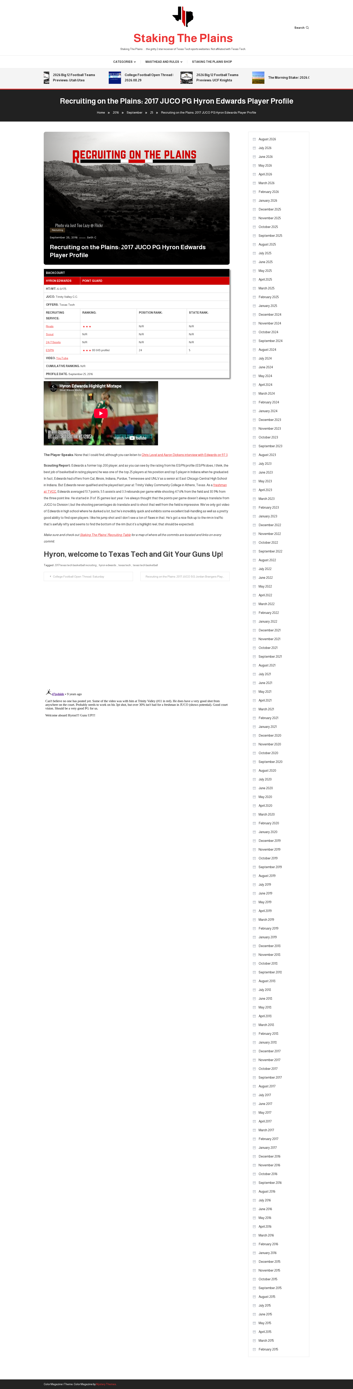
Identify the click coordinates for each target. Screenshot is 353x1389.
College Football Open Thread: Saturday (78, 576)
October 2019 (268, 858)
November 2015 (269, 1270)
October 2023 (268, 437)
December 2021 (269, 630)
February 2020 (269, 823)
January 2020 (268, 832)
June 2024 (266, 367)
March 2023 (267, 498)
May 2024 (265, 376)
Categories (123, 61)
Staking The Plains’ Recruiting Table (105, 535)
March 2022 (267, 604)
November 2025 (270, 218)
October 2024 (268, 332)
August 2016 (267, 1191)
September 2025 (270, 235)
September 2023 (270, 446)
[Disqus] (137, 632)
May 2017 (265, 1112)
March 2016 (266, 1235)
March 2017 (266, 1130)
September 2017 (270, 1077)
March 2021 (266, 709)
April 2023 (265, 490)
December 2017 (270, 1051)
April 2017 (265, 1121)
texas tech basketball (145, 565)
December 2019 (270, 840)
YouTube (62, 358)
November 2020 (270, 744)
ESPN (50, 350)
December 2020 (270, 735)
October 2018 (268, 963)
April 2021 (265, 700)
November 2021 (269, 639)
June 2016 (265, 1209)
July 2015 (265, 1305)
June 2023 (266, 472)
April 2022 (265, 595)
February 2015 (268, 1349)
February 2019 (268, 928)
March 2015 (266, 1340)
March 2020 (267, 814)
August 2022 (267, 560)
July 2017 (265, 1095)
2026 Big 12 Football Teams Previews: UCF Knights (200, 77)
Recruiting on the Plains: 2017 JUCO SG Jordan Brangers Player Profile (188, 576)
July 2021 (265, 674)
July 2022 (265, 569)
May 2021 (265, 691)
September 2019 (270, 867)
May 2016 (265, 1218)
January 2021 (268, 726)
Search (299, 27)
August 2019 (267, 876)
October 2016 (268, 1174)
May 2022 (265, 586)
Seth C (91, 237)
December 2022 (270, 525)
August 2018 (267, 981)
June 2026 (266, 156)
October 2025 (268, 227)
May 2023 (265, 481)
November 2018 (269, 954)
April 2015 (265, 1332)
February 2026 (269, 192)
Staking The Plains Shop (212, 61)
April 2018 (265, 1016)
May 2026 (265, 165)
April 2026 (265, 174)
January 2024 (268, 411)
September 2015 (270, 1288)
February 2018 (268, 1033)
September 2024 (271, 341)
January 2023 (268, 516)
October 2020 (268, 753)
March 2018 (266, 1025)
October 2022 (268, 542)
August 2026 (267, 139)
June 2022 (266, 577)
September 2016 (270, 1182)
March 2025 (267, 288)
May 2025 (265, 270)
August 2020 (267, 770)
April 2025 (265, 279)
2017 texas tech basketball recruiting (76, 565)
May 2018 (265, 1007)
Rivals (50, 326)
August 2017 (267, 1086)
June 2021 (265, 683)
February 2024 (269, 402)
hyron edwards (107, 565)
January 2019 (268, 937)
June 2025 (266, 262)
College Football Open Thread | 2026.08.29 (131, 77)
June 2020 (266, 788)
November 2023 (270, 428)
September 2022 (270, 551)
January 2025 (268, 306)
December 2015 (269, 1261)
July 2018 (265, 990)
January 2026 (268, 200)
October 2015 (268, 1279)
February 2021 (268, 718)
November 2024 (270, 323)
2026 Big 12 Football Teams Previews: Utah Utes (56, 77)
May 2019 (265, 902)
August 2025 (267, 244)
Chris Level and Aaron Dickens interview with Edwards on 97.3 (185, 455)
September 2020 (271, 762)
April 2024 (266, 384)
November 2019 (269, 849)
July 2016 (265, 1200)
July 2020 (265, 779)
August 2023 (267, 455)
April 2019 (265, 911)
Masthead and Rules (162, 61)
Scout (50, 334)
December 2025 (270, 209)
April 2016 (265, 1226)
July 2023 (265, 463)
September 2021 (270, 656)
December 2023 (270, 420)
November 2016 (269, 1165)
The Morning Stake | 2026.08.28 (274, 77)
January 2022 (268, 621)
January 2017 (268, 1147)
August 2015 (267, 1296)
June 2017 (265, 1104)
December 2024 (270, 314)
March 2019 (266, 919)
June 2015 (265, 1314)
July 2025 (265, 253)
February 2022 (269, 612)
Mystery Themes (106, 1384)
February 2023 (269, 507)
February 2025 (269, 297)
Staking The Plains (183, 38)
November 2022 (270, 534)
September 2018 (270, 972)
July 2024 (265, 358)
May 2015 (265, 1323)
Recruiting (57, 230)
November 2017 (269, 1060)
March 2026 (267, 183)
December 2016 (269, 1156)
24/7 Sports (53, 342)
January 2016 (268, 1253)
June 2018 (265, 998)
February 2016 (268, 1244)
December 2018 (270, 946)
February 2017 (268, 1139)
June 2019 (265, 893)
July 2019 (265, 884)
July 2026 (265, 148)
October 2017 (268, 1068)
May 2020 (265, 797)
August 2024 (267, 349)
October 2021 (268, 648)
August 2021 (267, 665)
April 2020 (265, 805)
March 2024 (267, 393)
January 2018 (268, 1042)
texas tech (124, 565)
